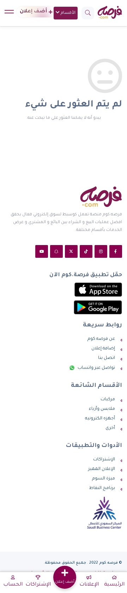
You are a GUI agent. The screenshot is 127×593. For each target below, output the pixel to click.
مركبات (108, 399)
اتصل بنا (106, 358)
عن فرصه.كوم (101, 339)
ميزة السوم (103, 478)
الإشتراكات (104, 459)
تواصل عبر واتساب (96, 368)
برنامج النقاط (102, 488)
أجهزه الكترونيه (100, 418)
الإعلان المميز (101, 469)
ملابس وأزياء (102, 409)
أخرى (110, 428)
